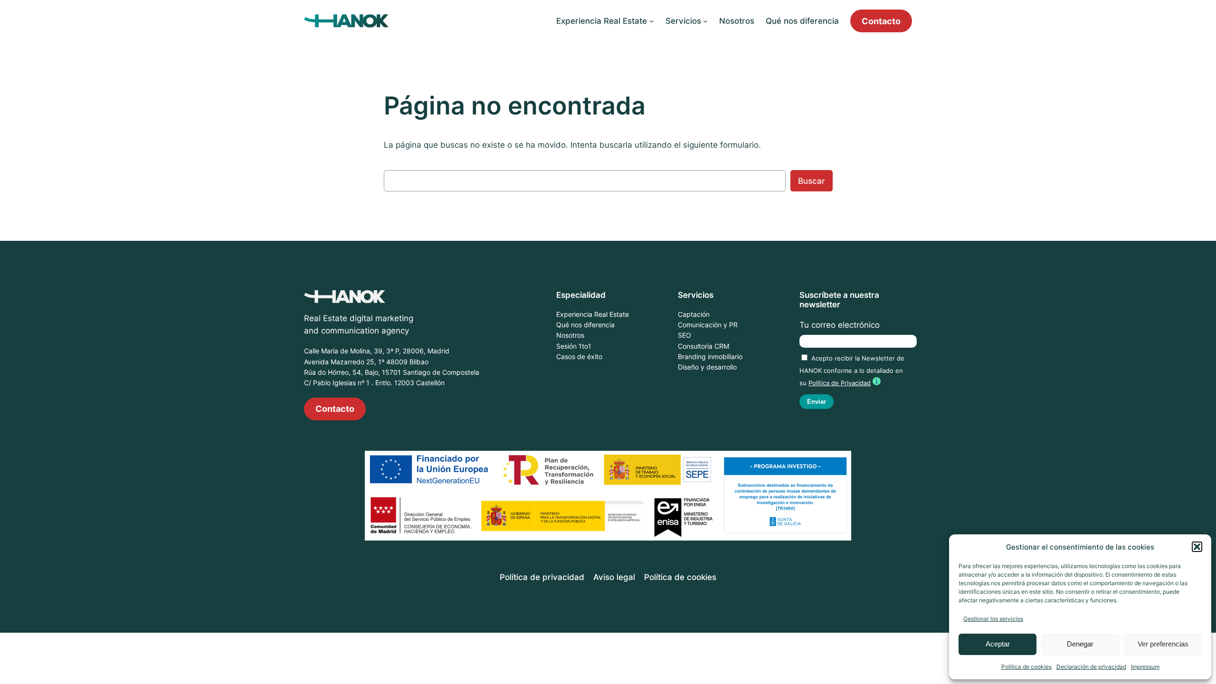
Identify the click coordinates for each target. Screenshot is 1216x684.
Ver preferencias (1163, 644)
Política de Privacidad (839, 383)
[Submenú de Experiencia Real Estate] (651, 21)
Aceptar (998, 644)
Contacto (881, 21)
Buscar (811, 181)
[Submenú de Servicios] (705, 21)
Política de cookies (1026, 666)
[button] (1197, 546)
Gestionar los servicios (993, 618)
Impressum (1145, 666)
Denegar (1080, 644)
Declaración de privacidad (1091, 666)
